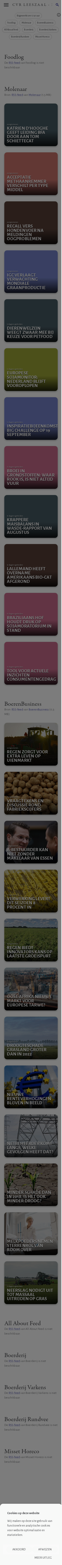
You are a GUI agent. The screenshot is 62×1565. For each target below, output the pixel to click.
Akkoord (19, 1549)
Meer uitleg (43, 1557)
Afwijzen (45, 1549)
